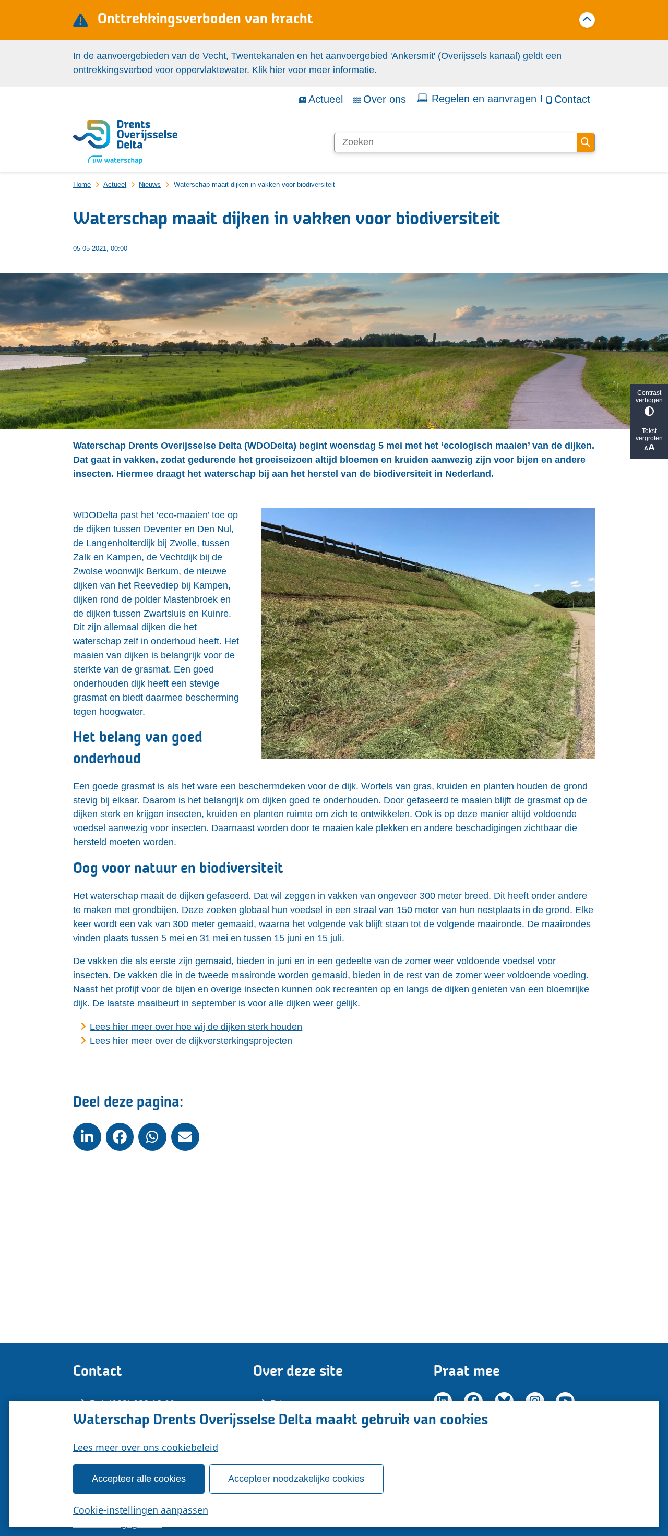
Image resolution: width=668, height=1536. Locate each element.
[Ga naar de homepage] (125, 142)
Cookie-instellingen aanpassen (140, 1510)
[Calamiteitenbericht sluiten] (587, 20)
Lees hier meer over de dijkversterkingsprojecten (191, 1041)
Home (82, 184)
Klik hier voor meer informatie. (314, 70)
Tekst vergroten (649, 434)
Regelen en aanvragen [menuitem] (484, 98)
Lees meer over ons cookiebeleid (145, 1447)
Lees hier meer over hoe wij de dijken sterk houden (196, 1027)
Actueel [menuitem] (325, 99)
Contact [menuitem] (572, 99)
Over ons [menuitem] (384, 99)
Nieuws (150, 184)
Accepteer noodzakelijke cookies (296, 1478)
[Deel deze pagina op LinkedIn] (87, 1137)
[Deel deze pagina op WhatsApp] (152, 1137)
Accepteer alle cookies (139, 1478)
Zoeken (585, 142)
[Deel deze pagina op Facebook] (120, 1137)
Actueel (114, 184)
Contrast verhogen (649, 396)
